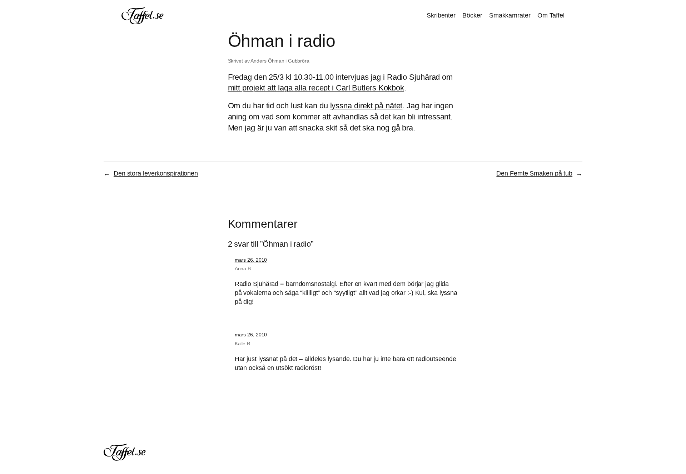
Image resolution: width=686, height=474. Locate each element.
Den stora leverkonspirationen (156, 173)
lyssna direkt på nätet (366, 105)
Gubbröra (298, 61)
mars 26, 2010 (251, 260)
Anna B (243, 268)
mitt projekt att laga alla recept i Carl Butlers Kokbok (316, 87)
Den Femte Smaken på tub (534, 173)
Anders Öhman (267, 61)
